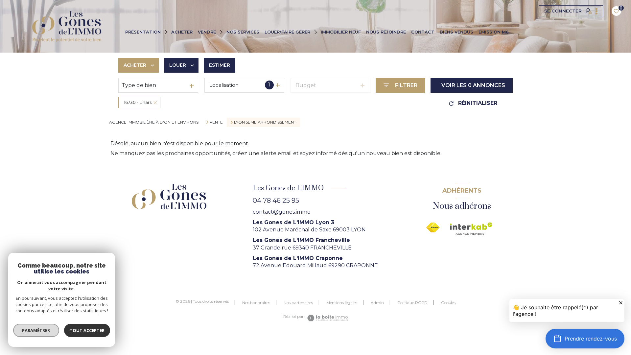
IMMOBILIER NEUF (341, 32)
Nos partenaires (298, 302)
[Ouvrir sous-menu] (167, 32)
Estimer (219, 65)
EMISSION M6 (494, 32)
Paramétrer (36, 330)
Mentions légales (341, 302)
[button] (585, 338)
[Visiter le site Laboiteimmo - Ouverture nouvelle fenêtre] (327, 318)
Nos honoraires (256, 302)
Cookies (448, 302)
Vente (216, 122)
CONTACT (422, 32)
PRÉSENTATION (143, 32)
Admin (377, 302)
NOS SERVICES (242, 32)
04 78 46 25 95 (276, 200)
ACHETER (182, 32)
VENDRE (207, 32)
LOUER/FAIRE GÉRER (287, 32)
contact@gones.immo (282, 212)
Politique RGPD (412, 302)
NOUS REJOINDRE (386, 32)
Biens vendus (456, 32)
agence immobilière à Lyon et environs (154, 122)
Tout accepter (87, 330)
